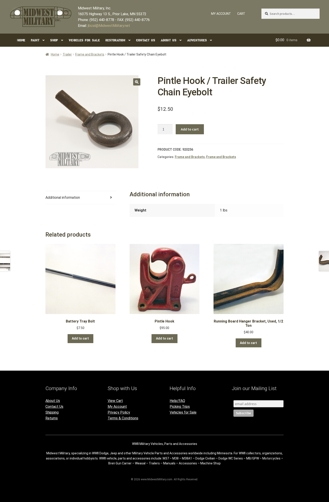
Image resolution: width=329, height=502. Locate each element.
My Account (117, 406)
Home (21, 40)
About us (168, 40)
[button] (136, 81)
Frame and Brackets (89, 54)
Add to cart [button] (80, 338)
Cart (241, 13)
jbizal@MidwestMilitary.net (109, 25)
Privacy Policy (119, 412)
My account (221, 13)
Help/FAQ (177, 401)
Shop (54, 40)
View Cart (115, 401)
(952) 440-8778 (102, 20)
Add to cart (190, 129)
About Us (52, 401)
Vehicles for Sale (84, 40)
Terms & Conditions (123, 418)
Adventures (197, 40)
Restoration (115, 40)
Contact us (145, 40)
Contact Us (54, 406)
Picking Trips (180, 406)
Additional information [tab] (62, 197)
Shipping (52, 412)
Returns (51, 418)
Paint (35, 40)
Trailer (67, 54)
